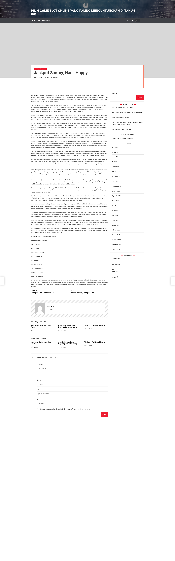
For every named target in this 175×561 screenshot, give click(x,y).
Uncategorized (116, 258)
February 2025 (116, 230)
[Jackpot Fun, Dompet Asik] (2, 281)
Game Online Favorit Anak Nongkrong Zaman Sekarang (67, 326)
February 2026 (116, 171)
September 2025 (116, 196)
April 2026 (115, 162)
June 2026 (115, 152)
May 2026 (115, 157)
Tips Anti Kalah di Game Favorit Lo (121, 129)
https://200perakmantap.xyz (54, 310)
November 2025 (116, 186)
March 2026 (115, 166)
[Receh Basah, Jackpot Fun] (173, 281)
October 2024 (116, 249)
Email (38, 390)
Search (114, 93)
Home (38, 20)
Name (39, 380)
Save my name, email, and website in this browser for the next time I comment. (65, 409)
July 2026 (115, 147)
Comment (40, 364)
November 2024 (116, 244)
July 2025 (115, 205)
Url (37, 399)
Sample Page (46, 20)
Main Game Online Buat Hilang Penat (41, 343)
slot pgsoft (115, 277)
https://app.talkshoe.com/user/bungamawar (44, 236)
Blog (33, 20)
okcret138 (55, 77)
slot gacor (115, 271)
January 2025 (116, 235)
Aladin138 (38, 95)
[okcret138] (40, 308)
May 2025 (115, 215)
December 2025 (116, 181)
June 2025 (115, 210)
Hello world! (131, 138)
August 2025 (115, 201)
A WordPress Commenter (119, 138)
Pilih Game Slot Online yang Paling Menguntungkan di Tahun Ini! (83, 12)
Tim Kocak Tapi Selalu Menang (94, 325)
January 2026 (116, 176)
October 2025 (116, 191)
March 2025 (115, 225)
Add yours (60, 358)
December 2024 (116, 240)
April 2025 (115, 220)
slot (113, 269)
